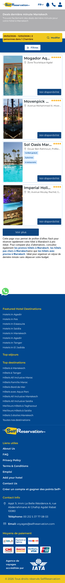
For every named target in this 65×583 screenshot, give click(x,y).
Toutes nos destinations (16, 419)
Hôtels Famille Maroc (15, 382)
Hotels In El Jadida (14, 347)
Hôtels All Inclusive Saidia (18, 401)
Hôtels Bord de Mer (14, 386)
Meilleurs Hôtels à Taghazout (20, 405)
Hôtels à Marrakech (14, 368)
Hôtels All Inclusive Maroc (18, 377)
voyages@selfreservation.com (35, 523)
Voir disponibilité (49, 92)
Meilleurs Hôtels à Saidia (17, 410)
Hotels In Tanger (12, 342)
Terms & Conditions (15, 466)
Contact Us (10, 483)
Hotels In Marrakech (14, 333)
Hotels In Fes (10, 319)
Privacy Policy (12, 460)
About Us (9, 448)
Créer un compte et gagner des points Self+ (32, 489)
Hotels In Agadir (12, 314)
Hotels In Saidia (12, 328)
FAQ (5, 454)
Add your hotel (12, 477)
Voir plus (20, 232)
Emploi (7, 471)
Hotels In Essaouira (14, 323)
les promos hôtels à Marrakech (31, 248)
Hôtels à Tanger (12, 372)
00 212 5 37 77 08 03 (35, 516)
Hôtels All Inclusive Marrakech (20, 396)
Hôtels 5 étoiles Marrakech (18, 415)
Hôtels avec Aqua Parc (16, 391)
